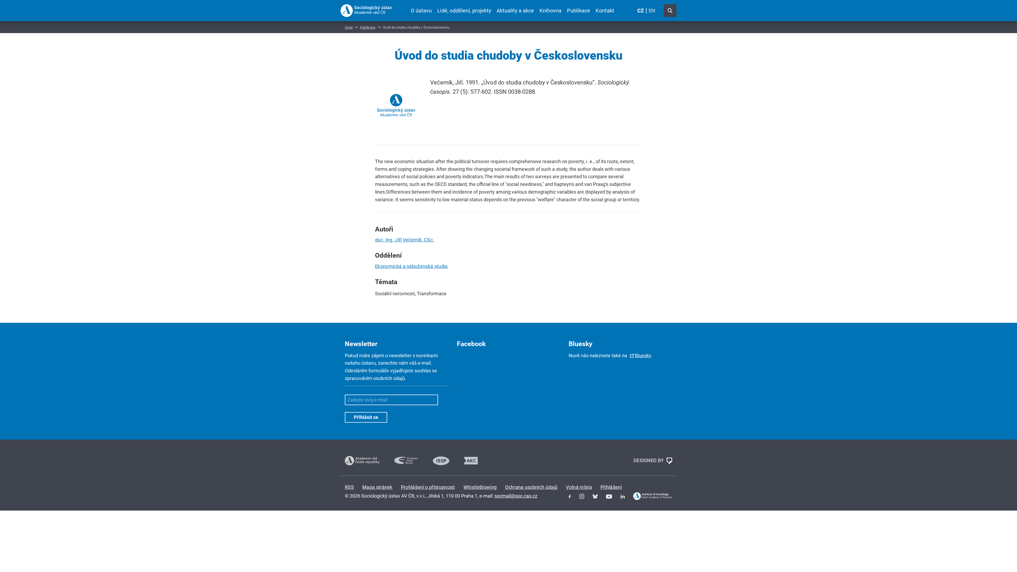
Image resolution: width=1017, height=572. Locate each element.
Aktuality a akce (515, 10)
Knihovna (550, 10)
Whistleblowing (480, 487)
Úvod (349, 27)
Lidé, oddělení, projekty (464, 10)
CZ (640, 10)
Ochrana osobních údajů (531, 487)
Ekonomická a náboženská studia (411, 266)
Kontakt (605, 10)
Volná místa (579, 487)
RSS (349, 487)
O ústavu (421, 10)
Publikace (578, 10)
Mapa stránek (377, 487)
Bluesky (643, 355)
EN (652, 10)
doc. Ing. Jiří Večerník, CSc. (404, 240)
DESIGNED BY (649, 460)
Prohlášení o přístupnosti (428, 487)
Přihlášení (611, 487)
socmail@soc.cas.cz (515, 496)
